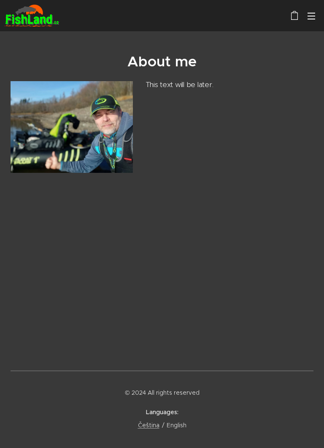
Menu (311, 15)
